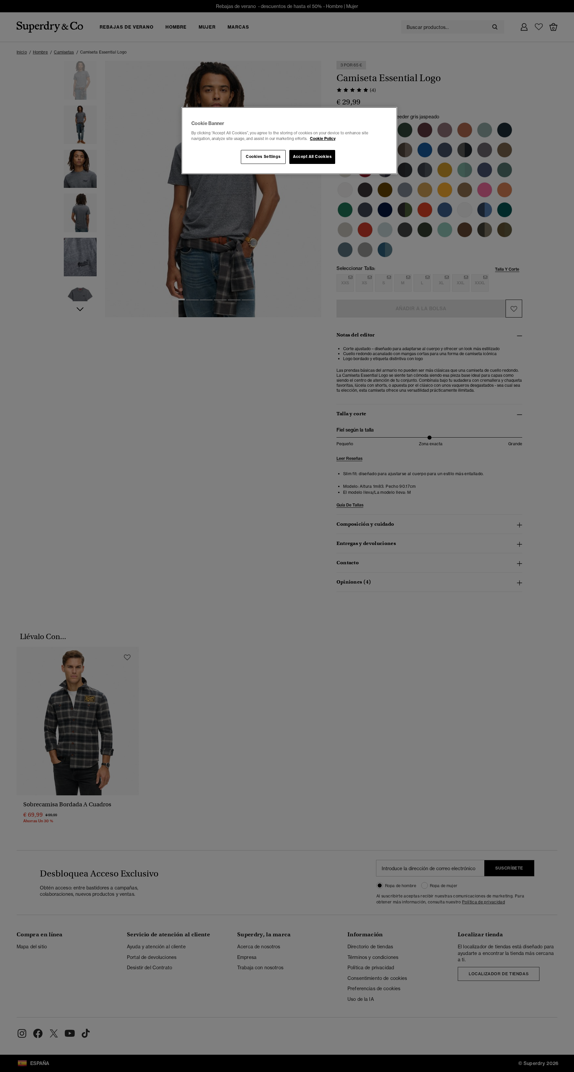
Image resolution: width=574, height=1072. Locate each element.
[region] (289, 140)
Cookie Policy (322, 138)
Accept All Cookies (312, 156)
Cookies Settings (263, 156)
